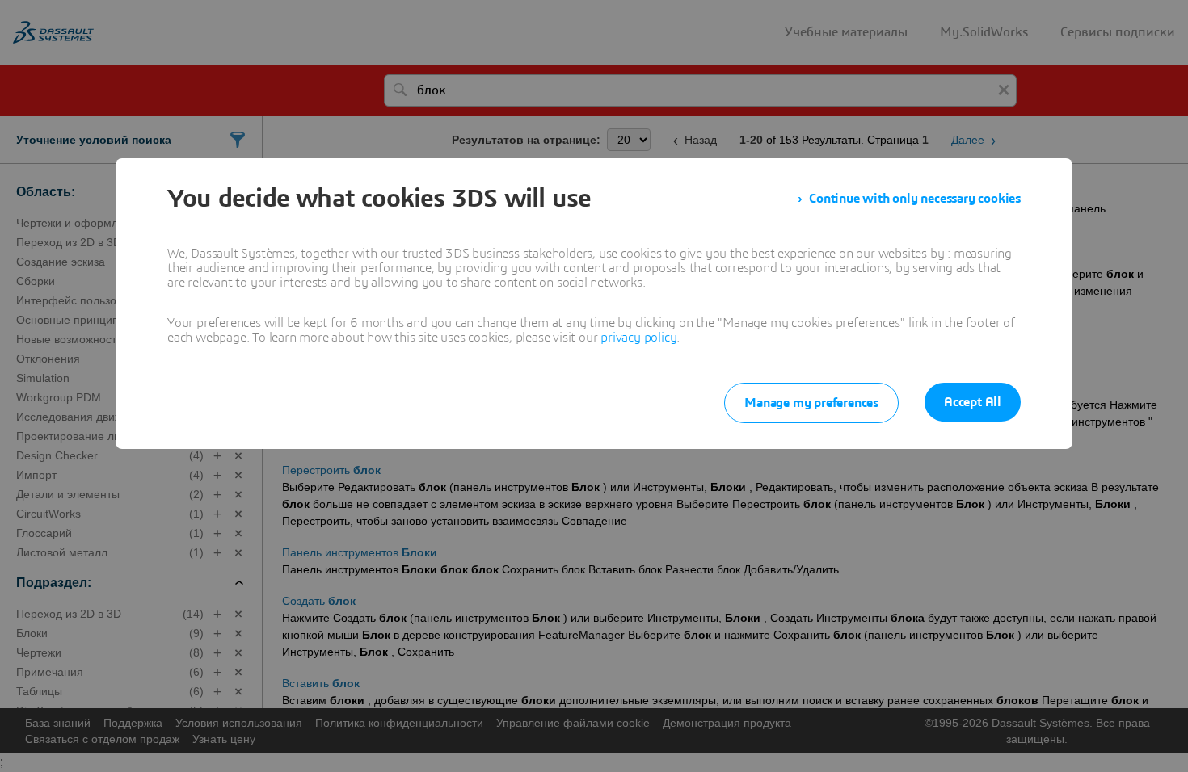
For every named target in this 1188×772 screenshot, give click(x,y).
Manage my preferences (811, 402)
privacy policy (638, 337)
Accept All (972, 402)
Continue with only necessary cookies (915, 198)
